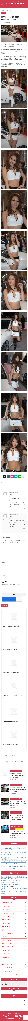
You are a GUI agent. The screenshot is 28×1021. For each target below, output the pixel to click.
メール (4, 569)
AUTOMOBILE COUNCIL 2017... (13, 721)
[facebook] (8, 476)
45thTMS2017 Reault (10, 649)
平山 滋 (3, 893)
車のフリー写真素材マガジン (14, 1013)
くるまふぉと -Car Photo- (14, 4)
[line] (19, 476)
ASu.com (11, 882)
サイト (3, 575)
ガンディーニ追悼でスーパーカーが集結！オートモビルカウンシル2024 (18, 817)
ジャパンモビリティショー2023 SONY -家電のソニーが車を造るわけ (18, 834)
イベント (5, 482)
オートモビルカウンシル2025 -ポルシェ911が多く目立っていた (18, 775)
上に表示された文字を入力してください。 (12, 584)
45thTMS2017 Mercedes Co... (12, 672)
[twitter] (4, 476)
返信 (24, 508)
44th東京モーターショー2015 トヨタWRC (13, 888)
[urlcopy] (23, 476)
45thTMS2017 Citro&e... (11, 744)
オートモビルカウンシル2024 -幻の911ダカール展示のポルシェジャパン (18, 803)
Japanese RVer (5, 993)
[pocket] (12, 476)
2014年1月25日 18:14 (13, 514)
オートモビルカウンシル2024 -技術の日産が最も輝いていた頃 (18, 789)
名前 (3, 562)
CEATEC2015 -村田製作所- (11, 626)
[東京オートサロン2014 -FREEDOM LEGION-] (16, 476)
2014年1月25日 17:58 (13, 492)
